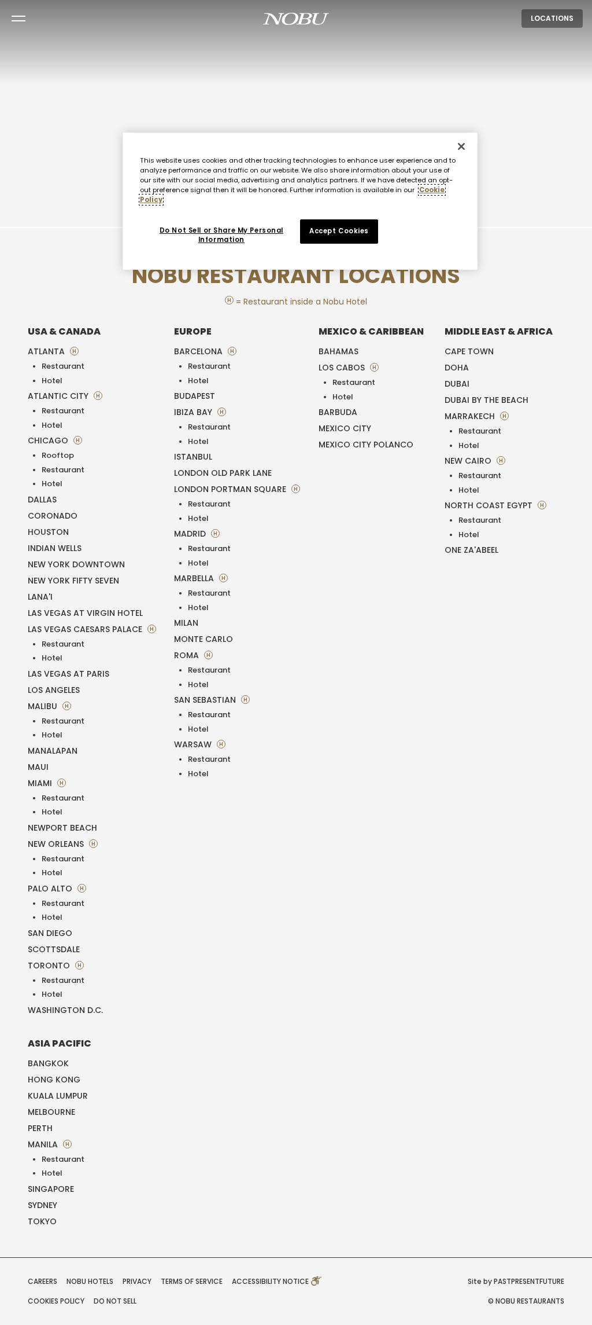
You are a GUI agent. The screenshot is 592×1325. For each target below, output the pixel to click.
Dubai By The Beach (486, 400)
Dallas (42, 499)
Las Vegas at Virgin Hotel (85, 613)
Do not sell (115, 1301)
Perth (40, 1128)
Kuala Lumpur (58, 1096)
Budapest (194, 396)
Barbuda (338, 412)
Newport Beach (62, 828)
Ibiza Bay (194, 412)
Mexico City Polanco (366, 444)
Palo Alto (51, 888)
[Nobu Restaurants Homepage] (295, 18)
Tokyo (42, 1221)
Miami (41, 783)
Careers (42, 1281)
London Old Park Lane (223, 473)
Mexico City (345, 428)
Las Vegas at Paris (68, 674)
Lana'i (40, 597)
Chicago (49, 440)
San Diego (50, 933)
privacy (137, 1281)
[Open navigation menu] (18, 18)
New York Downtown (76, 564)
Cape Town (469, 351)
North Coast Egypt (490, 505)
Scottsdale (54, 949)
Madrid (191, 533)
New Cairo (469, 461)
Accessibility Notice (271, 1281)
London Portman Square (231, 489)
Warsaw (194, 744)
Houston (48, 532)
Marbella (195, 578)
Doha (457, 367)
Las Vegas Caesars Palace (86, 629)
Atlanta (47, 351)
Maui (38, 767)
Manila (44, 1144)
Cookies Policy (56, 1301)
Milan (186, 623)
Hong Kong (54, 1079)
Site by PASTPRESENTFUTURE (516, 1281)
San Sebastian (206, 700)
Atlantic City (59, 396)
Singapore (51, 1189)
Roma (187, 655)
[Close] (461, 146)
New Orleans (57, 844)
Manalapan (52, 751)
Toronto (50, 965)
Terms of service (192, 1281)
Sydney (42, 1205)
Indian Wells (55, 548)
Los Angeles (54, 690)
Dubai (457, 384)
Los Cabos (343, 367)
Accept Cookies (339, 231)
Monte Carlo (203, 639)
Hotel (52, 380)
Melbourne (51, 1112)
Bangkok (48, 1063)
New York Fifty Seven (73, 580)
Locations (552, 18)
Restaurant (63, 366)
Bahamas (338, 351)
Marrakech (471, 416)
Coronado (52, 516)
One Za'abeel (471, 550)
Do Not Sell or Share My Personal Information (221, 235)
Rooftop (58, 455)
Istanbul (193, 457)
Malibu (44, 706)
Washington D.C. (65, 1010)
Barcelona (199, 351)
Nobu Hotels (89, 1281)
